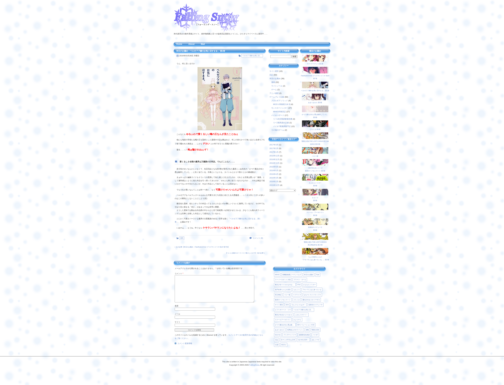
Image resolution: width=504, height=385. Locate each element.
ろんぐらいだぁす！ (299, 305)
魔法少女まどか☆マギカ (311, 300)
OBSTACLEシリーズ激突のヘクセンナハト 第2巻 (315, 169)
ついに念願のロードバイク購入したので (241, 253)
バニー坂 (287, 295)
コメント (179, 273)
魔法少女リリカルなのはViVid (285, 285)
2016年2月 (273, 181)
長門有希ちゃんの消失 (283, 290)
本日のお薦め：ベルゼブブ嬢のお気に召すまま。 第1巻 (200, 51)
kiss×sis (278, 335)
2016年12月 (274, 156)
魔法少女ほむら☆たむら (283, 315)
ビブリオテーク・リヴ (283, 310)
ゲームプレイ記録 (276, 97)
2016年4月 (273, 174)
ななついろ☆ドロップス (312, 295)
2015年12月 (274, 185)
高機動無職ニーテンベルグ (291, 275)
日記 (271, 75)
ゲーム (274, 90)
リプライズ (297, 295)
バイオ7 (315, 335)
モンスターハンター (279, 108)
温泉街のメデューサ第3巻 (315, 228)
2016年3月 (273, 178)
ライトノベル (276, 86)
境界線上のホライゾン (295, 330)
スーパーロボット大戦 (283, 280)
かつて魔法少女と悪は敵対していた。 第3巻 (315, 116)
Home (179, 44)
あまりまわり (279, 330)
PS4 (298, 285)
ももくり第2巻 (315, 199)
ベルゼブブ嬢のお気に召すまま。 (252, 56)
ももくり (296, 290)
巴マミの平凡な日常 (288, 340)
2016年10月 (274, 163)
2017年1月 (273, 152)
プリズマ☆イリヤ (289, 335)
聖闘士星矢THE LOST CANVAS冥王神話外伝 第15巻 (315, 142)
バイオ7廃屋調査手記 (282, 126)
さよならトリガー (309, 285)
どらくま (296, 300)
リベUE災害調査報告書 (282, 119)
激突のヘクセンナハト (283, 300)
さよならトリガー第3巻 (315, 184)
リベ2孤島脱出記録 (281, 123)
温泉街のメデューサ (315, 305)
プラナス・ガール (299, 280)
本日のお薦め (274, 78)
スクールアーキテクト (283, 320)
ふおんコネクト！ (301, 315)
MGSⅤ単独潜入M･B (281, 104)
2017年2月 (273, 148)
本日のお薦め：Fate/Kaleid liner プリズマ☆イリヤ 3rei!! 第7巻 (206, 247)
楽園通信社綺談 (304, 335)
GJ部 (277, 345)
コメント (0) (258, 238)
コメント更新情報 (184, 343)
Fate (317, 275)
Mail (203, 44)
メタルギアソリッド (279, 101)
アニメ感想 (274, 93)
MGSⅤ (283, 345)
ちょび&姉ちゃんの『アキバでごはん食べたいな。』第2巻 (315, 258)
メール (177, 314)
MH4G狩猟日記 (279, 112)
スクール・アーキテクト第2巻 (315, 214)
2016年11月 (274, 159)
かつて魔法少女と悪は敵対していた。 (285, 325)
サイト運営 (274, 71)
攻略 (307, 330)
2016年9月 (273, 167)
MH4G (277, 275)
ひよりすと (297, 320)
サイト (177, 322)
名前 (176, 306)
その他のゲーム (277, 130)
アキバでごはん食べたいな (312, 290)
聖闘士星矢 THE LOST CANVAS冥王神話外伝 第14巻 (315, 243)
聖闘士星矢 (315, 330)
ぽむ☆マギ (315, 340)
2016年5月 (273, 170)
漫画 (181, 238)
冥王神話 (278, 295)
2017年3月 (273, 145)
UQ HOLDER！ (303, 340)
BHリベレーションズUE (305, 325)
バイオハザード (277, 115)
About (191, 44)
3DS (287, 305)
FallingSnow (254, 365)
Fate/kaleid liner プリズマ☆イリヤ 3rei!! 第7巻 (315, 77)
